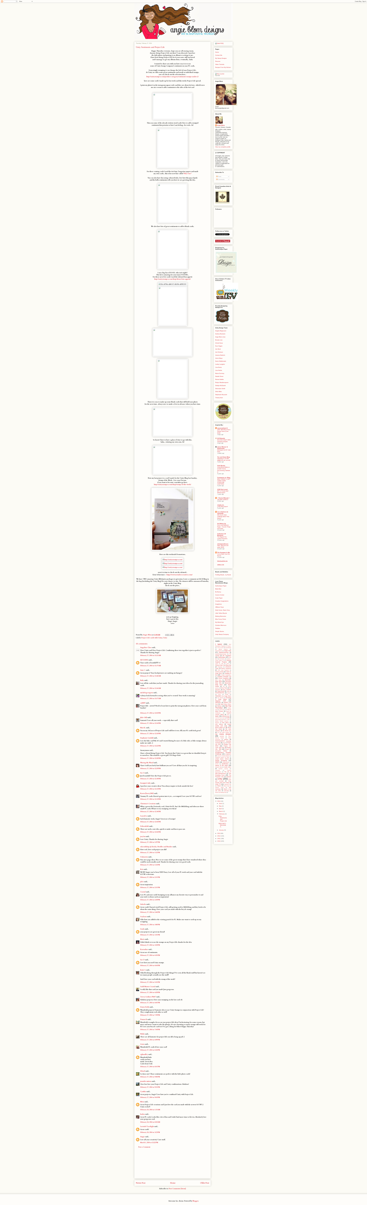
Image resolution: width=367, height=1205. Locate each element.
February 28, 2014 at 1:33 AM (150, 1110)
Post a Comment (144, 1147)
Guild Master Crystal (147, 987)
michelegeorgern (146, 693)
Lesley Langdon (220, 364)
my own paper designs (223, 732)
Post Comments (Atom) (177, 1189)
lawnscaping (218, 719)
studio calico (227, 767)
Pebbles (217, 628)
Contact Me (218, 55)
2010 (219, 841)
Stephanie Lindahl (146, 738)
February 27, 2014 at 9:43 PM (150, 1097)
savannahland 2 (222, 428)
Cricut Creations (223, 678)
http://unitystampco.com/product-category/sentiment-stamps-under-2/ (172, 77)
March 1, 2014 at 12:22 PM (149, 1142)
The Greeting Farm (223, 774)
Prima (224, 742)
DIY (224, 686)
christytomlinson (222, 544)
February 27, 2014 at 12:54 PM (150, 822)
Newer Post (140, 1183)
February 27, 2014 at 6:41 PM (150, 1003)
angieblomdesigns (224, 652)
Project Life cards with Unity (151, 638)
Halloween (218, 702)
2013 (219, 833)
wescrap (226, 790)
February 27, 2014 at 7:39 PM (150, 1015)
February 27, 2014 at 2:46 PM (150, 912)
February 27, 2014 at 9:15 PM (150, 1087)
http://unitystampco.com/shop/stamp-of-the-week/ (172, 484)
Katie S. (143, 970)
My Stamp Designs (221, 58)
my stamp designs (223, 734)
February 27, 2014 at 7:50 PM (150, 1030)
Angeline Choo (146, 647)
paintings (222, 736)
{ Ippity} (218, 644)
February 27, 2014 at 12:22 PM (150, 746)
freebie (226, 694)
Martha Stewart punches (222, 721)
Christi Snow (219, 343)
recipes (227, 749)
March (221, 811)
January (221, 830)
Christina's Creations (148, 804)
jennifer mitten (145, 1081)
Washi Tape (226, 785)
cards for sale (219, 663)
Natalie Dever (219, 376)
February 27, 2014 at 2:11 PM (150, 877)
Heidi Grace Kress (225, 704)
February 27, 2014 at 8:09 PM (150, 1040)
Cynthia (143, 1092)
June (220, 803)
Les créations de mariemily (222, 512)
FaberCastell (220, 691)
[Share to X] (170, 635)
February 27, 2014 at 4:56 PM (150, 965)
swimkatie (217, 770)
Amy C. (143, 670)
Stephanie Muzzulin (221, 394)
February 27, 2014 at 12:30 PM (150, 779)
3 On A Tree (220, 647)
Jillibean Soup (219, 607)
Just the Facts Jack (220, 717)
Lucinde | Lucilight (147, 1126)
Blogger (195, 1201)
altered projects (223, 649)
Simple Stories (219, 631)
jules (142, 882)
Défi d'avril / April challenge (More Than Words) (223, 516)
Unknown (144, 857)
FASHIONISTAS (219, 693)
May (220, 806)
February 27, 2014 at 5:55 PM (150, 982)
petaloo (226, 739)
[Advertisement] (172, 1165)
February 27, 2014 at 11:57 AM (150, 698)
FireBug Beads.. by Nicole (223, 575)
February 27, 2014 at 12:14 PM (150, 723)
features (229, 692)
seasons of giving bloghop (223, 755)
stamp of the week (221, 765)
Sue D (142, 960)
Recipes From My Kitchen (223, 67)
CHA (228, 663)
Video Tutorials (219, 64)
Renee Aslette (219, 379)
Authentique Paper (221, 586)
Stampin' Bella (218, 767)
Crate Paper (219, 598)
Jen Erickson (219, 352)
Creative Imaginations (221, 601)
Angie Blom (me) (220, 337)
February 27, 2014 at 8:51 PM (150, 1067)
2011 (219, 838)
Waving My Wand (146, 763)
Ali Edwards (221, 438)
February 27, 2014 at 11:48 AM (150, 676)
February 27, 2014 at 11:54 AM (150, 688)
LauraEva (143, 816)
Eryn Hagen (218, 346)
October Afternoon (220, 625)
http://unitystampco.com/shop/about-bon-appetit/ (172, 279)
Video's (219, 786)
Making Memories (220, 616)
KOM (227, 718)
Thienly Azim (219, 397)
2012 (219, 836)
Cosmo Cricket (219, 595)
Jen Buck (218, 349)
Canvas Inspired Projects (223, 661)
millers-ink (220, 564)
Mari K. (143, 728)
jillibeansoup (225, 716)
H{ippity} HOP (220, 701)
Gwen (142, 1044)
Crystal (143, 892)
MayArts (217, 722)
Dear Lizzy (218, 679)
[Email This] (166, 635)
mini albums (219, 724)
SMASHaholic (226, 762)
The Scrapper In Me (223, 552)
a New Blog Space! (222, 506)
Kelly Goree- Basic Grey (222, 610)
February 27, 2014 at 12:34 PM (150, 812)
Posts (219, 176)
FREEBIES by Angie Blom (223, 696)
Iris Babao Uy (221, 523)
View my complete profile (222, 147)
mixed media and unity (223, 725)
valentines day (227, 784)
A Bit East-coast (222, 489)
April (220, 808)
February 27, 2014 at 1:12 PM (150, 852)
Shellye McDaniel (220, 385)
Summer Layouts (223, 768)
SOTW (216, 763)
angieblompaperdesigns (220, 654)
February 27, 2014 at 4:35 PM (150, 955)
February (222, 814)
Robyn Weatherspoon (221, 382)
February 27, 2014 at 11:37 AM (150, 666)
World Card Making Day (220, 792)
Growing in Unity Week (223, 698)
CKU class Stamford (223, 670)
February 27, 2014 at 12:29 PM (150, 768)
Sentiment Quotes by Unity (222, 757)
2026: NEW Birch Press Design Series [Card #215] (223, 431)
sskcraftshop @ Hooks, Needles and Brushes (156, 847)
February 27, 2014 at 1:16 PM (150, 865)
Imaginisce (218, 604)
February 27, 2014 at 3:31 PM (150, 935)
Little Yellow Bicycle (221, 613)
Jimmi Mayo (218, 358)
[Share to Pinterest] (173, 635)
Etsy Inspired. (227, 689)
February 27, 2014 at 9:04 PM (150, 1077)
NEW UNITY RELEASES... (222, 825)
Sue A (142, 773)
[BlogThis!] (168, 635)
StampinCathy (145, 783)
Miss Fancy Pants (220, 619)
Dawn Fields (144, 1007)
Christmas (220, 666)
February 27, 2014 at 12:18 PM (150, 734)
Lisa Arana (218, 367)
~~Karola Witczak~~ (223, 498)
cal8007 (142, 703)
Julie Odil (143, 717)
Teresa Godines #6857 (148, 997)
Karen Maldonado (220, 361)
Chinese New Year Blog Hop (223, 665)
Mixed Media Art (220, 727)
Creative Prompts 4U (224, 676)
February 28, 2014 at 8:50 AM (150, 1122)
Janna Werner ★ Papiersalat (222, 447)
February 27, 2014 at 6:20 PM (150, 992)
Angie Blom (221, 125)
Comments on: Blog (223, 477)
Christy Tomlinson (226, 668)
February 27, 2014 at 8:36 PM (150, 1050)
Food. (219, 694)
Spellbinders (225, 764)
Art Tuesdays (227, 655)
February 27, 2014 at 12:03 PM (150, 713)
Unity (165, 638)
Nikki (142, 1034)
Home (172, 1183)
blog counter (217, 75)
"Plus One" (188, 174)
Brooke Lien (218, 340)
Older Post (204, 1183)
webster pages (219, 787)
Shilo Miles (218, 391)
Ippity (216, 716)
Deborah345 (144, 826)
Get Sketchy (220, 697)
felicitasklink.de (222, 561)
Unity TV (218, 784)
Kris (141, 869)
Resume (217, 61)
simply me (220, 505)
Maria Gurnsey (219, 373)
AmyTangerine (218, 650)
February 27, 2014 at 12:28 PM (150, 758)
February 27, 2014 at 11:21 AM (150, 655)
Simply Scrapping (221, 760)
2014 (219, 801)
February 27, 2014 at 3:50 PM (150, 945)
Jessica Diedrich (220, 355)
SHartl (142, 1071)
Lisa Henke (218, 370)
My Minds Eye (219, 622)
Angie (142, 1137)
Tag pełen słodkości (222, 499)
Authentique (221, 657)
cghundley (144, 1054)
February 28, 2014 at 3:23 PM (150, 1132)
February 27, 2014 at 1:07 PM (150, 842)
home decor (222, 709)
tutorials (228, 776)
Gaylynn (143, 917)
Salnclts (143, 904)
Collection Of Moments (221, 534)
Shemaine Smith (220, 388)
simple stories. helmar (222, 759)
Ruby (142, 680)
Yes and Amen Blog (223, 457)
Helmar (219, 706)
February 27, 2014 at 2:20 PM (150, 900)
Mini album (225, 722)
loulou (142, 1114)
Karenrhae (144, 949)
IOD (228, 714)
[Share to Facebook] (171, 635)
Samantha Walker (221, 751)
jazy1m (142, 836)
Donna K (143, 1019)
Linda (142, 929)
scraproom (228, 754)
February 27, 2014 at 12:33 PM (150, 789)
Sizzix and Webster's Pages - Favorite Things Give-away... (224, 526)
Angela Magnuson (220, 331)
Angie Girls (227, 650)
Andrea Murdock (220, 334)
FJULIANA (144, 660)
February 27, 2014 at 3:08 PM (150, 925)
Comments (221, 179)
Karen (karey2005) (147, 793)
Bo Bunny (218, 592)
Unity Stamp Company (222, 634)
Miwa (142, 1102)
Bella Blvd (218, 589)
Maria (142, 939)
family (228, 691)
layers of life (226, 719)
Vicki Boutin (221, 465)
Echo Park (224, 688)
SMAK (217, 762)
